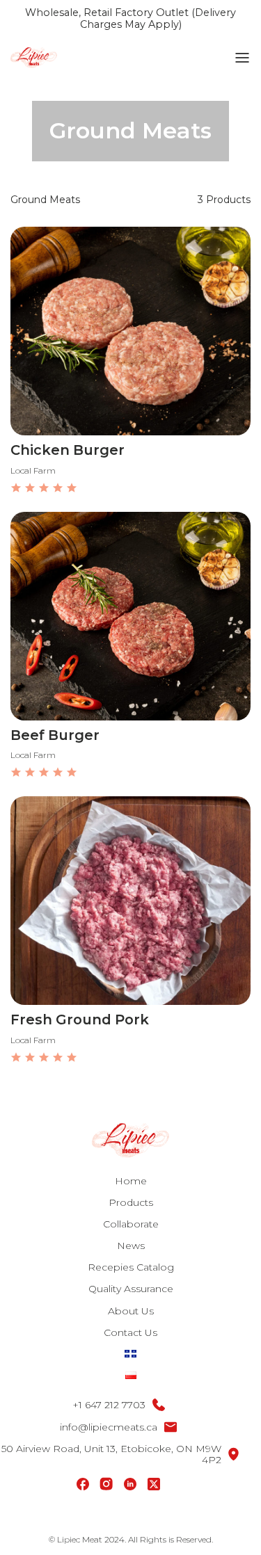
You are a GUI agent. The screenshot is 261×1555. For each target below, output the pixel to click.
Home (131, 1181)
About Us (131, 1311)
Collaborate (131, 1224)
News (131, 1245)
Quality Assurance (130, 1288)
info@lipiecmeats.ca (108, 1427)
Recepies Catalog (131, 1267)
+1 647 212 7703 (108, 1405)
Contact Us (130, 1332)
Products (131, 1202)
